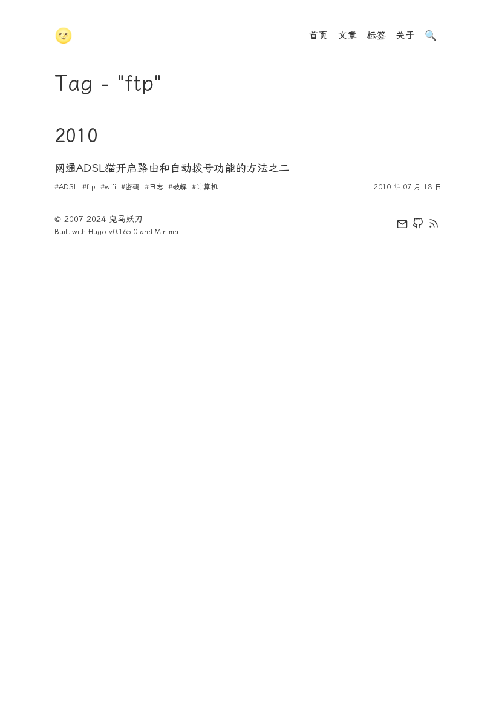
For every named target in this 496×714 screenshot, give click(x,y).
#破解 (177, 187)
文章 (347, 35)
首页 (318, 35)
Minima (166, 232)
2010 (76, 135)
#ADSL (65, 187)
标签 (376, 35)
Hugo (97, 232)
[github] (418, 226)
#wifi (108, 187)
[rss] (433, 226)
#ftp (89, 187)
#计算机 (205, 187)
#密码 (130, 187)
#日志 (154, 187)
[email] (402, 226)
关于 (405, 35)
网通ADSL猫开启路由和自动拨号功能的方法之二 (172, 168)
